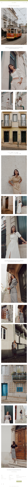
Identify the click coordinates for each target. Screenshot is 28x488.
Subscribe (19, 481)
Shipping (10, 477)
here (17, 0)
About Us (2, 476)
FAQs (9, 476)
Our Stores (2, 477)
